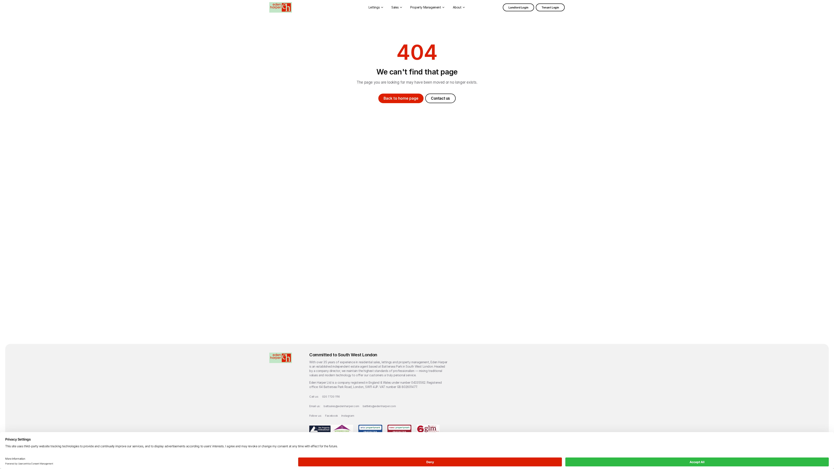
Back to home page (401, 98)
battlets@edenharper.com (379, 406)
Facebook (331, 415)
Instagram (347, 415)
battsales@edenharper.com (341, 406)
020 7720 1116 (331, 396)
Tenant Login (550, 7)
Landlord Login (518, 7)
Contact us (440, 98)
